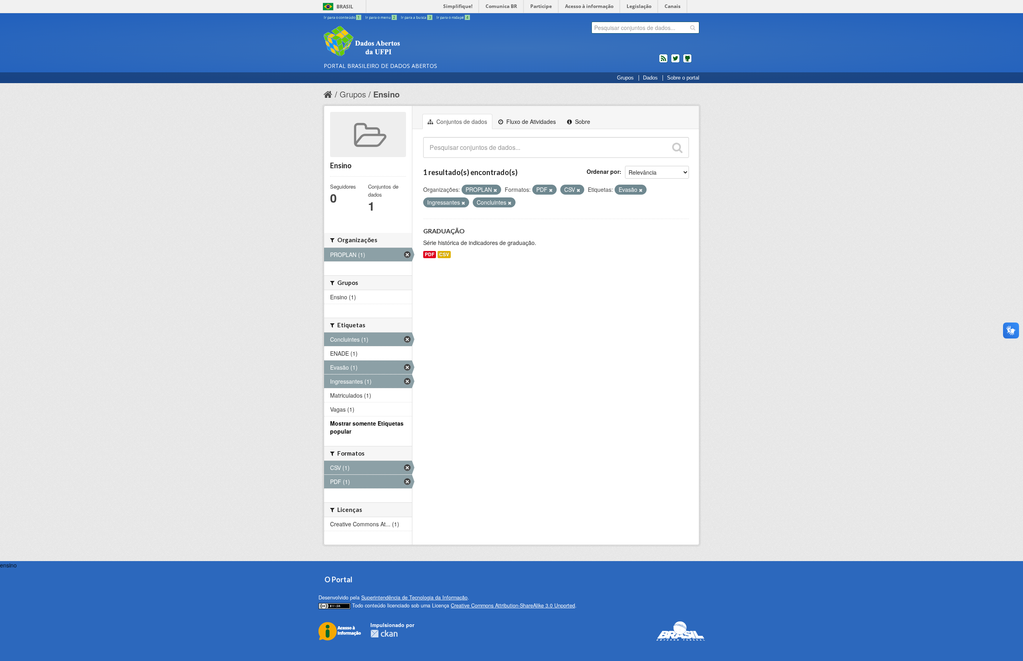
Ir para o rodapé (452, 17)
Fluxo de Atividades (530, 121)
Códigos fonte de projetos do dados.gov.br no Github (687, 61)
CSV (444, 254)
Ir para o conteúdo (342, 17)
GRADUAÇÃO (444, 231)
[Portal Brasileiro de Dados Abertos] (410, 42)
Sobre (581, 121)
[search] (692, 28)
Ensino (386, 94)
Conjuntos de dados (461, 121)
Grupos (625, 78)
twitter (675, 61)
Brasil (344, 6)
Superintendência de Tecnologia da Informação (414, 597)
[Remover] (495, 190)
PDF (429, 254)
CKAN (384, 633)
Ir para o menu (380, 17)
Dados (650, 78)
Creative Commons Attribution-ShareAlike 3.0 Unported (513, 605)
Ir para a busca (416, 17)
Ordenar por (603, 171)
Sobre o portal (683, 78)
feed (663, 61)
